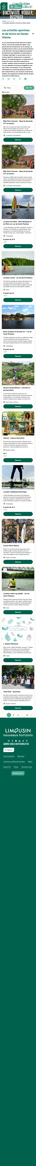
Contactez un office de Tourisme (14, 761)
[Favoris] (31, 7)
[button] (26, 6)
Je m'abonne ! (9, 750)
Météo (30, 761)
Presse (16, 767)
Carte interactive (8, 756)
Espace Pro (7, 767)
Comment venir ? (18, 773)
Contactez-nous (26, 767)
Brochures (21, 756)
